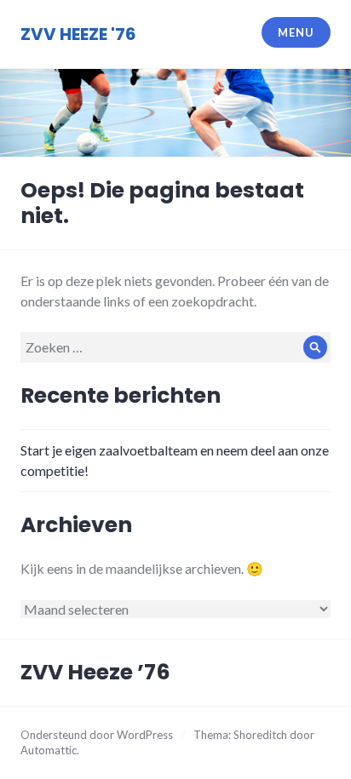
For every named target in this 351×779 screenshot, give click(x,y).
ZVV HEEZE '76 (78, 34)
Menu (296, 32)
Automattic (48, 750)
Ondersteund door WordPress (96, 735)
